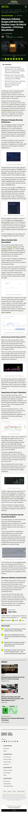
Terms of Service (21, 791)
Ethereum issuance (12, 247)
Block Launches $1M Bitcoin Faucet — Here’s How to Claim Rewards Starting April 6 (15, 636)
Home (2, 9)
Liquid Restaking (6, 110)
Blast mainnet (5, 497)
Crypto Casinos (6, 781)
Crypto (11, 9)
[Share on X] (5, 59)
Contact (9, 791)
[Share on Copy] (22, 59)
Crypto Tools (6, 764)
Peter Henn (20, 37)
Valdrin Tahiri (10, 37)
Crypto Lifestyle (6, 772)
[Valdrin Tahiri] (4, 611)
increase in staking (6, 248)
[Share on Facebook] (14, 59)
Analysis (6, 9)
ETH (11, 146)
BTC (9, 197)
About (4, 791)
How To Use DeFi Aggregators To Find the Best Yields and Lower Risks (15, 630)
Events (4, 775)
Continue (14, 810)
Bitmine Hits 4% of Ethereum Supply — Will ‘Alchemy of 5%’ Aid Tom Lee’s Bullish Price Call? (15, 644)
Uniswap (9, 234)
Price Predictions (6, 716)
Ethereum (10, 125)
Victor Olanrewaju (5, 722)
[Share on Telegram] (16, 59)
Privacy (14, 791)
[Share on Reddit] (11, 59)
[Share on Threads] (8, 59)
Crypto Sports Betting (8, 786)
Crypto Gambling (7, 783)
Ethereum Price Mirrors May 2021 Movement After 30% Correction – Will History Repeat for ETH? (12, 698)
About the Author (11, 609)
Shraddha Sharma (5, 681)
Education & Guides (7, 770)
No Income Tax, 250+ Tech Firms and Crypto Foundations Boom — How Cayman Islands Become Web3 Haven (15, 651)
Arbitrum (23, 226)
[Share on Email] (19, 59)
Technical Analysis (18, 9)
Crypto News (6, 748)
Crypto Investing (7, 761)
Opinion (5, 751)
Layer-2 (9, 491)
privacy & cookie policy (15, 807)
